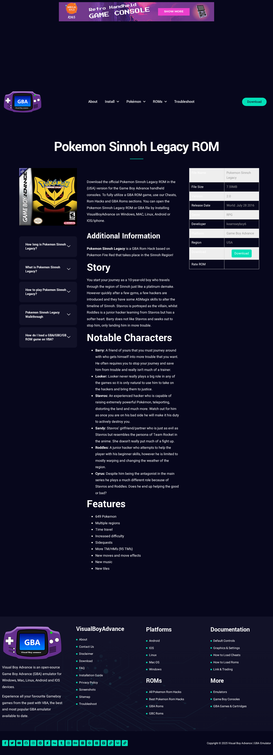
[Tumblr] (61, 743)
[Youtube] (19, 743)
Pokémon (133, 101)
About (92, 101)
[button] (48, 246)
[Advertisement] (136, 55)
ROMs (157, 101)
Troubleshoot (184, 101)
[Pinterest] (40, 743)
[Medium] (97, 743)
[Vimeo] (104, 743)
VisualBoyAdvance (101, 214)
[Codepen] (90, 743)
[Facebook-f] (5, 743)
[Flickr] (83, 743)
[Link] (111, 743)
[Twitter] (12, 743)
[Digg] (54, 743)
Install (110, 101)
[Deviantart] (47, 743)
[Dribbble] (68, 743)
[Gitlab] (118, 743)
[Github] (26, 743)
